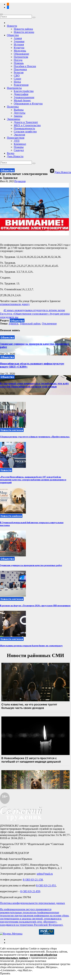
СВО (17, 75)
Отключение (49, 323)
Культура (19, 47)
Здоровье (19, 41)
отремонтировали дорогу (15, 304)
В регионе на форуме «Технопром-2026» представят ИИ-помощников (35, 605)
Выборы (19, 109)
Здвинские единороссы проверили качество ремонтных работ (31, 565)
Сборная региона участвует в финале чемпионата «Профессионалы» (35, 436)
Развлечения (21, 84)
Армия (18, 38)
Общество (13, 35)
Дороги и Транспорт (26, 122)
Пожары (19, 147)
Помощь (19, 63)
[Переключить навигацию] (1, 14)
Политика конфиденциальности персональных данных (32, 903)
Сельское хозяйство (25, 131)
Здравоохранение (24, 97)
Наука (17, 81)
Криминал (20, 143)
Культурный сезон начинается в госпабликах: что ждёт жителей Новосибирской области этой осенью (34, 385)
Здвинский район (30, 323)
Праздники (20, 69)
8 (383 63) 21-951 (46, 885)
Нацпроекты (14, 88)
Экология (19, 134)
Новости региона (24, 32)
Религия (18, 72)
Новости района (23, 28)
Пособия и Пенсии (25, 66)
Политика (13, 106)
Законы (18, 115)
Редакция (20, 181)
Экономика (13, 119)
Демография (21, 94)
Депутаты (19, 112)
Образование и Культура (28, 103)
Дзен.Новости (15, 156)
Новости (12, 25)
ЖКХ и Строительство (27, 125)
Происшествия (15, 137)
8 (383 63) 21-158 (33, 879)
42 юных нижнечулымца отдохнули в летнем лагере (34, 310)
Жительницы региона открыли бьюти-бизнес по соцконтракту (31, 645)
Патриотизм (21, 56)
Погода (18, 60)
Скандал (19, 150)
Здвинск (13, 323)
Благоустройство (24, 91)
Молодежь (20, 50)
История (19, 44)
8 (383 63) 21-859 (30, 891)
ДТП (16, 140)
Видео (10, 153)
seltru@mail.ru (45, 873)
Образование (21, 53)
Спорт (17, 78)
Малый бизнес (22, 100)
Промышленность (24, 128)
